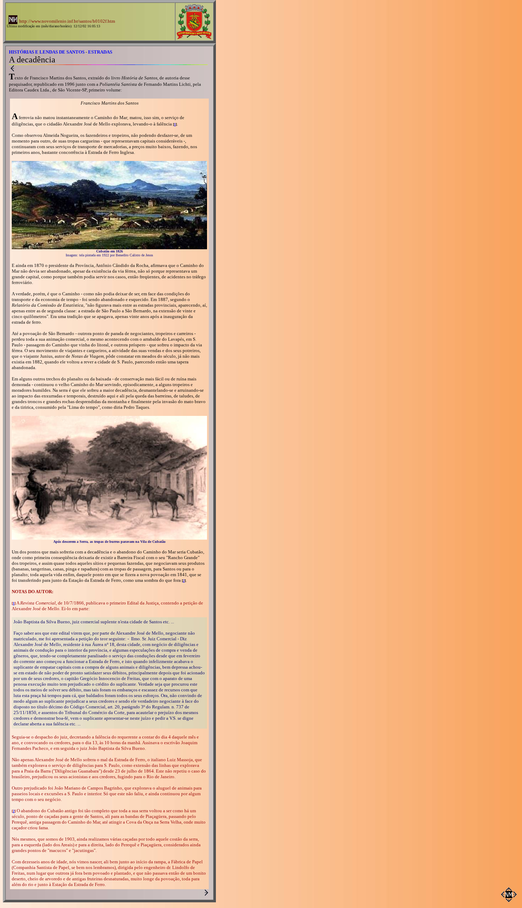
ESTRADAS (100, 52)
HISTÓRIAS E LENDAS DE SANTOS (47, 52)
